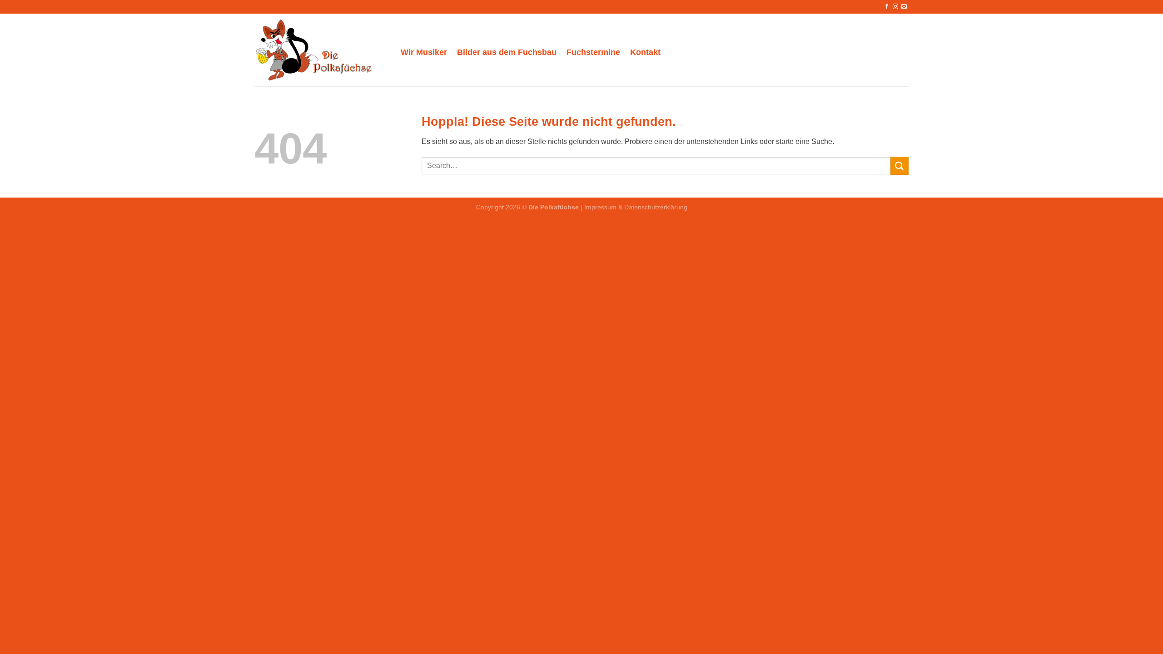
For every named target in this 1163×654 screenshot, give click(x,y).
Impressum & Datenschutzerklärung (635, 207)
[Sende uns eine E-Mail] (904, 7)
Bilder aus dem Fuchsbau (507, 52)
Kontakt (645, 52)
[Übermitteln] (899, 165)
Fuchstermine (593, 52)
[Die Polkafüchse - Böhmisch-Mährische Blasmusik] (320, 50)
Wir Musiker (424, 52)
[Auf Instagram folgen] (895, 7)
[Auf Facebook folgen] (887, 7)
